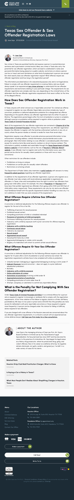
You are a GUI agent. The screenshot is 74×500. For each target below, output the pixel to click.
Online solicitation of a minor (17, 273)
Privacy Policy (42, 479)
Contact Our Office (11, 427)
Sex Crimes (43, 40)
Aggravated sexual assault (17, 235)
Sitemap (47, 481)
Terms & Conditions (31, 479)
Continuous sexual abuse (16, 228)
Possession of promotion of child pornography (24, 217)
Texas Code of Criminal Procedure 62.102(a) (26, 295)
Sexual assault (12, 233)
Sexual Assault (53, 40)
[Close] (69, 15)
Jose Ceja (18, 55)
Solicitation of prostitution (16, 276)
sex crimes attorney (36, 86)
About (7, 412)
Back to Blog (11, 26)
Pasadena (48, 184)
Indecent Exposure (14, 264)
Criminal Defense (32, 40)
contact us (40, 481)
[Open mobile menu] (23, 4)
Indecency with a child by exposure (20, 271)
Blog (6, 424)
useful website (46, 171)
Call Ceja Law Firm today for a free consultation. (40, 317)
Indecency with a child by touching (20, 226)
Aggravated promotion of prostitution (21, 278)
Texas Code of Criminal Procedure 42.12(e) (20, 122)
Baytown (59, 184)
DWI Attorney (9, 418)
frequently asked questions (15, 173)
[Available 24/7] (65, 4)
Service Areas (10, 421)
